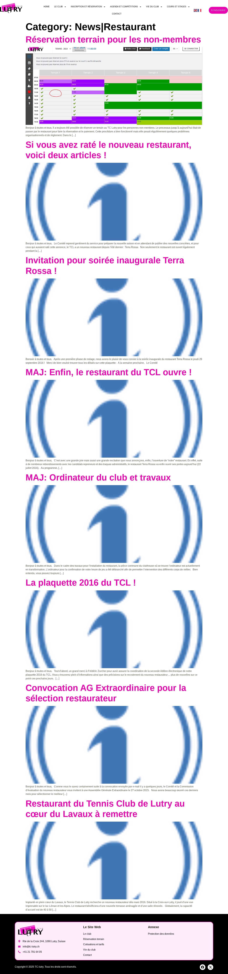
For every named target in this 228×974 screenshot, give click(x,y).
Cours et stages (176, 6)
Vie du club (152, 6)
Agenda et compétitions (124, 6)
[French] (200, 10)
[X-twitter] (210, 967)
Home (47, 6)
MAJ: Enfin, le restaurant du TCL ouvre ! (109, 372)
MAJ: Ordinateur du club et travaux (98, 477)
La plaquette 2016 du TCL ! (81, 582)
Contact (116, 14)
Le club (58, 6)
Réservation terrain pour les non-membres (113, 39)
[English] (196, 10)
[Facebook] (202, 967)
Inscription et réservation (86, 6)
